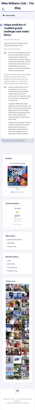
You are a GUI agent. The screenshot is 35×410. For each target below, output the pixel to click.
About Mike (10, 243)
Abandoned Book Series (14, 239)
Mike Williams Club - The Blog (17, 6)
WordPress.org (12, 271)
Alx (28, 403)
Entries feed (11, 264)
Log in (9, 260)
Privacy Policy (11, 246)
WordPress (16, 403)
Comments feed (12, 267)
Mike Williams (21, 140)
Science (28, 140)
